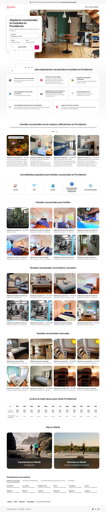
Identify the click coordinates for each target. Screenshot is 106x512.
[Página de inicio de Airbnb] (11, 7)
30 (32, 67)
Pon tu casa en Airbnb (91, 7)
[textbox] (17, 42)
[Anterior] (49, 131)
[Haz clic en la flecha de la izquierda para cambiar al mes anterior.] (12, 46)
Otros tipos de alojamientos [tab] (30, 480)
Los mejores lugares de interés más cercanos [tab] (53, 480)
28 (25, 67)
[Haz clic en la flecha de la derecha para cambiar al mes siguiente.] (31, 46)
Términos (28, 509)
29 (28, 67)
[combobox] (24, 36)
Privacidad (21, 509)
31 (12, 71)
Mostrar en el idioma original (68, 2)
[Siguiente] (56, 131)
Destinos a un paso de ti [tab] (13, 480)
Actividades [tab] (71, 480)
